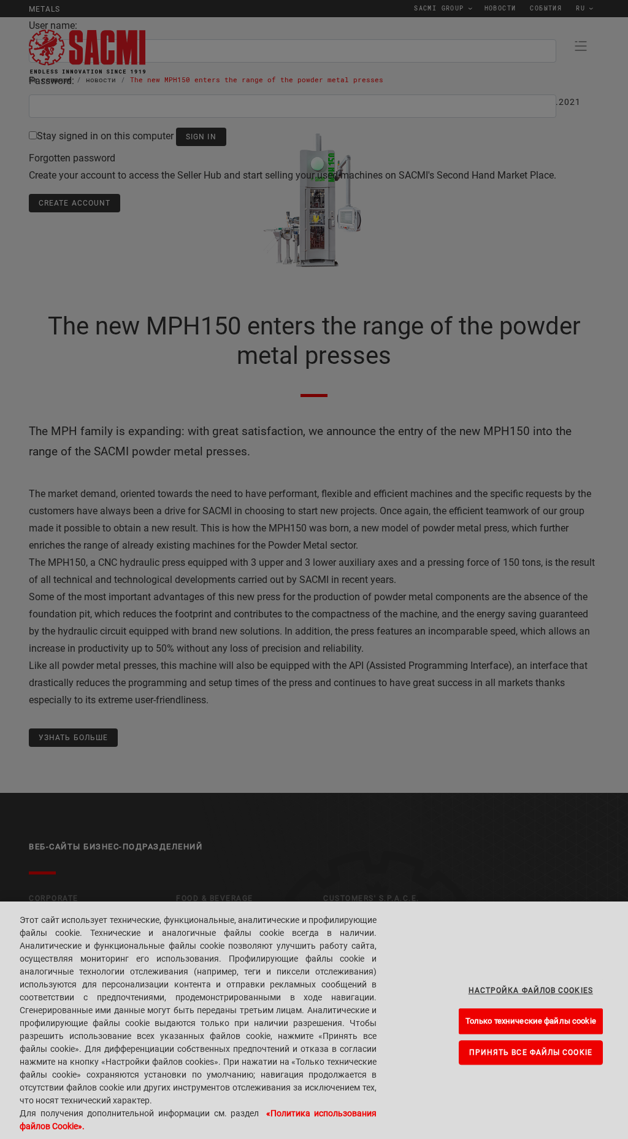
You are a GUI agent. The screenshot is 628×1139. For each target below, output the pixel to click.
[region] (314, 1020)
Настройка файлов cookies (531, 990)
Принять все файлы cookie (530, 1052)
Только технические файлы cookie (530, 1020)
